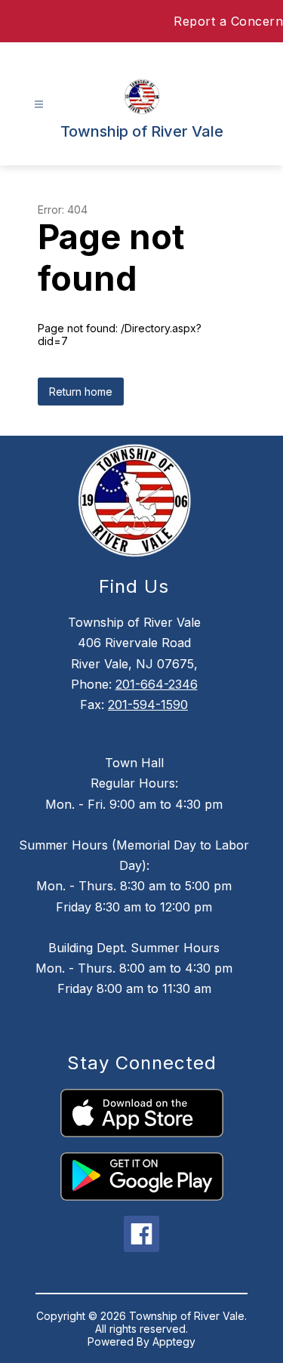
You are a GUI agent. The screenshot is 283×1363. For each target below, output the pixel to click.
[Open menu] (39, 104)
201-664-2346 (156, 684)
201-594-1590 (148, 704)
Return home (80, 391)
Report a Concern (228, 21)
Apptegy (173, 1341)
